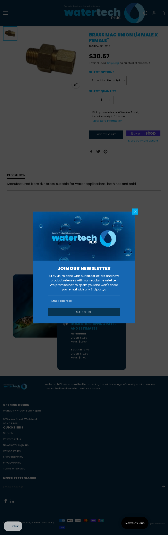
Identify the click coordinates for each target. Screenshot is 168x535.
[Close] (135, 211)
